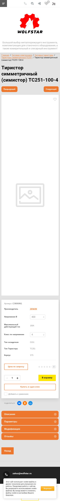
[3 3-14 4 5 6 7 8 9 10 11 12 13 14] (37, 334)
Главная (5, 55)
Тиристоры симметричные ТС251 (16, 57)
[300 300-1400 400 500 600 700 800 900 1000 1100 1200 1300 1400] (37, 316)
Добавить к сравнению (18, 394)
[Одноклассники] (25, 403)
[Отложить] (55, 99)
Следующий (51, 89)
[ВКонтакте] (19, 403)
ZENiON (33, 309)
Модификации (12, 429)
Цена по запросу (16, 366)
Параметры (10, 421)
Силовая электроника (22, 55)
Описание (9, 414)
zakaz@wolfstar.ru (22, 473)
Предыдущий (9, 89)
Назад (7, 451)
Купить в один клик (30, 387)
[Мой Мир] (30, 403)
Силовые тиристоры (44, 55)
